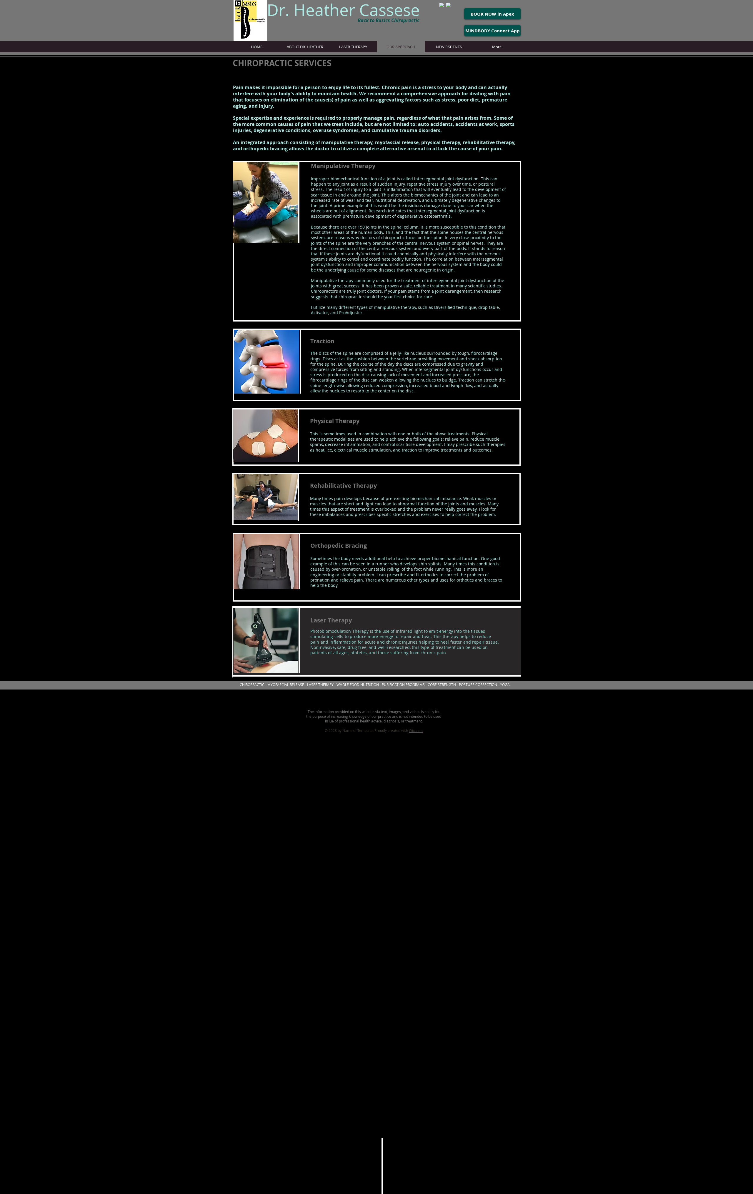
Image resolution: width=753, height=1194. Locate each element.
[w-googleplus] (441, 5)
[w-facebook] (448, 5)
